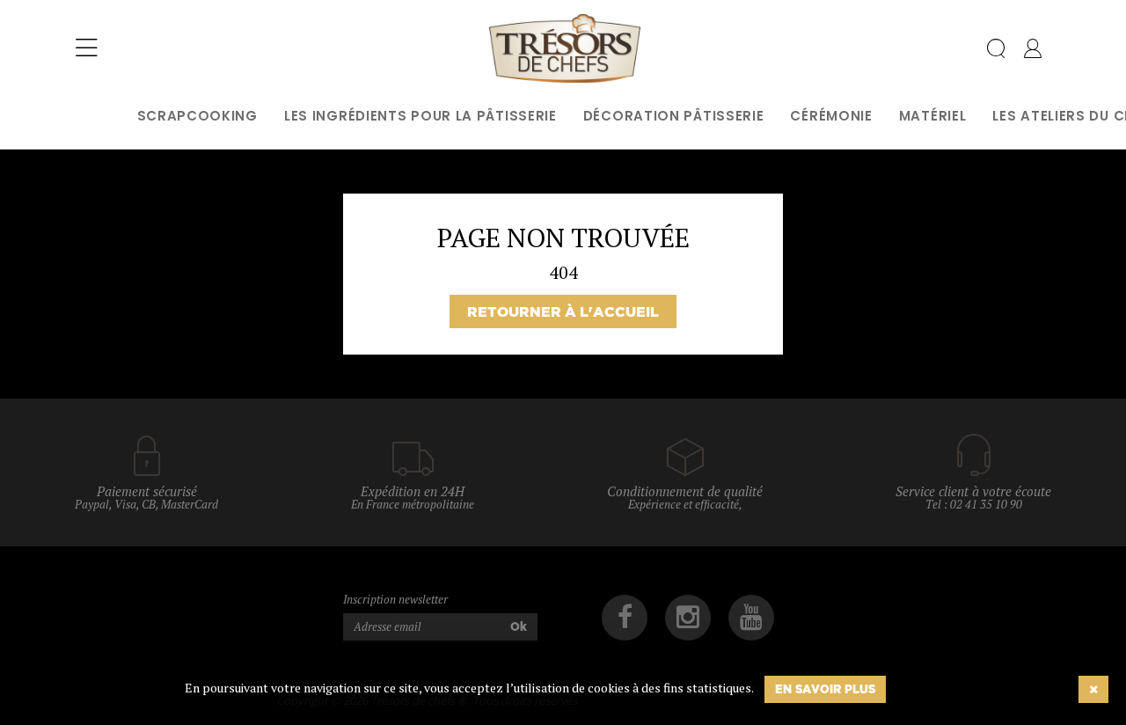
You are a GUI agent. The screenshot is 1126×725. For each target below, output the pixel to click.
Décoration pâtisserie (673, 115)
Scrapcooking (197, 115)
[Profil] (1033, 52)
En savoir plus (825, 689)
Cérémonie (831, 115)
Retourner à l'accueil (563, 311)
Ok (518, 626)
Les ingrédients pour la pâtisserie (420, 115)
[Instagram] (688, 618)
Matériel (933, 115)
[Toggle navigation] (87, 48)
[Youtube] (751, 618)
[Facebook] (624, 618)
